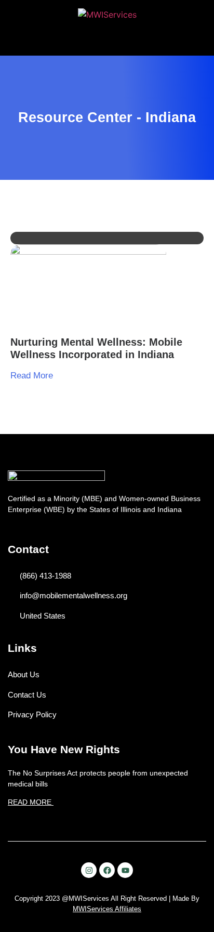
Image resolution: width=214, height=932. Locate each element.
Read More (31, 375)
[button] (107, 40)
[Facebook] (107, 870)
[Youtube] (125, 870)
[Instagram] (89, 870)
